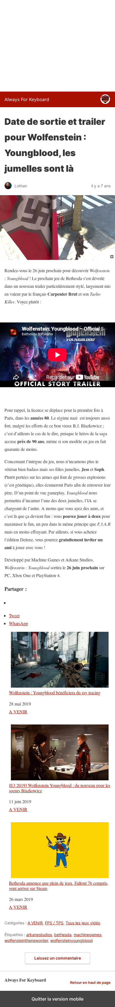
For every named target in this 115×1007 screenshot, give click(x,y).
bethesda (62, 934)
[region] (57, 44)
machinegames (87, 934)
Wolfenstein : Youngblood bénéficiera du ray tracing (54, 692)
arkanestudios (39, 934)
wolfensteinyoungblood (71, 940)
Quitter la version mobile (57, 999)
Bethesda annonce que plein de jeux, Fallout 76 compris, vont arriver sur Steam (58, 885)
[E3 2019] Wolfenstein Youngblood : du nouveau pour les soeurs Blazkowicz (59, 787)
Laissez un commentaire (57, 958)
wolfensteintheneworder (26, 940)
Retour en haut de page (90, 982)
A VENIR (18, 711)
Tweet (14, 615)
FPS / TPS (54, 922)
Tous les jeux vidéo (83, 922)
